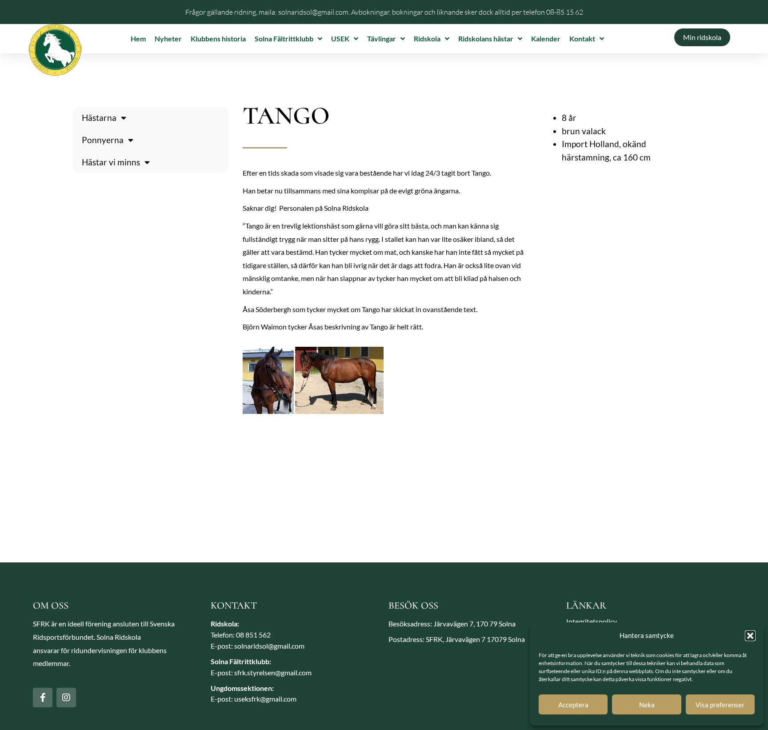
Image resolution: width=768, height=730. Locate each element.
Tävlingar (381, 38)
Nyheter (168, 38)
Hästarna (99, 117)
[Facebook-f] (42, 697)
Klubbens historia (218, 38)
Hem (138, 38)
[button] (750, 635)
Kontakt (582, 38)
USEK (340, 38)
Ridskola (427, 38)
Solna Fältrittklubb (284, 38)
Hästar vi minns (111, 162)
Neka (647, 705)
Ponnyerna (103, 140)
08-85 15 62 (564, 12)
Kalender (545, 38)
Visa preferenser (720, 705)
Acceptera (573, 705)
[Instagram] (66, 697)
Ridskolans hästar (485, 38)
